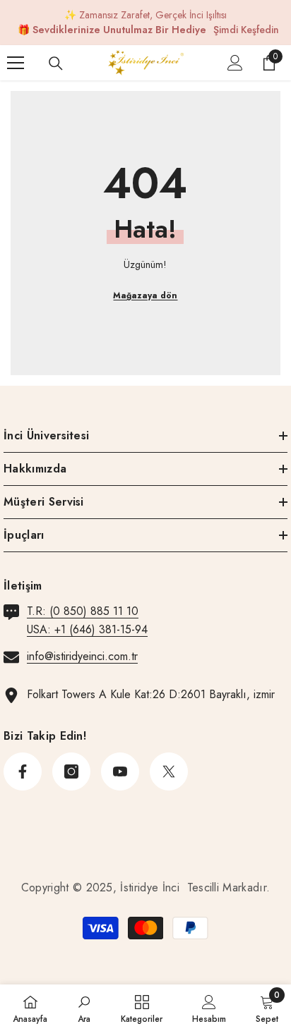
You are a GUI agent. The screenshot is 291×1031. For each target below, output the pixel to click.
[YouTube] (120, 771)
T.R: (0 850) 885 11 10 (82, 611)
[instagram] (71, 771)
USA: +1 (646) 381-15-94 (87, 629)
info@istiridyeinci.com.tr (82, 656)
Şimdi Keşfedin (246, 30)
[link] (84, 1007)
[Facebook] (23, 771)
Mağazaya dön (145, 295)
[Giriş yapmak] (235, 63)
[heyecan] (169, 771)
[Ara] (55, 63)
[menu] (15, 62)
